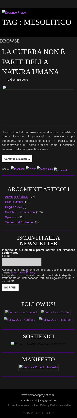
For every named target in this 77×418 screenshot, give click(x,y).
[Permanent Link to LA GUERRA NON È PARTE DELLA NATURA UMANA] (38, 105)
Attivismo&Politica (16, 196)
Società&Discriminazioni (20, 212)
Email (7, 256)
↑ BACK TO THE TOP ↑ (38, 413)
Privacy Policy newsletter (55, 405)
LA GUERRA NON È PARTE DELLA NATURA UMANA (33, 62)
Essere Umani (14, 202)
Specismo (11, 217)
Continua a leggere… (17, 159)
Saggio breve (13, 207)
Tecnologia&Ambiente (19, 222)
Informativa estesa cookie (22, 405)
